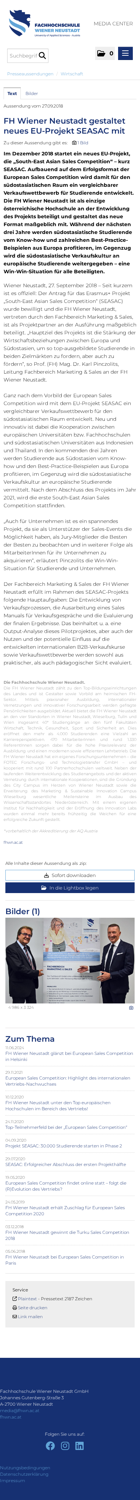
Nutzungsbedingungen (25, 1467)
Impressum (12, 1480)
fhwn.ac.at (13, 842)
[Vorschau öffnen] (70, 960)
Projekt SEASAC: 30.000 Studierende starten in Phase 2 (63, 1145)
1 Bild (83, 142)
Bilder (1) (22, 911)
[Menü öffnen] (125, 53)
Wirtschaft (72, 73)
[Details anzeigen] (131, 1007)
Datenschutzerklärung (24, 1474)
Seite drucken (32, 1307)
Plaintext (27, 1298)
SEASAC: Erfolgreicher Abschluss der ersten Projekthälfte (65, 1164)
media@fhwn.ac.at (19, 1410)
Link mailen (30, 1316)
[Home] (42, 20)
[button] (105, 53)
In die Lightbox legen (73, 888)
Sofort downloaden (73, 875)
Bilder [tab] (31, 93)
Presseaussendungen (30, 73)
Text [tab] (12, 93)
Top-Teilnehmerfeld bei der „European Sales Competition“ (66, 1127)
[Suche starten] (42, 55)
